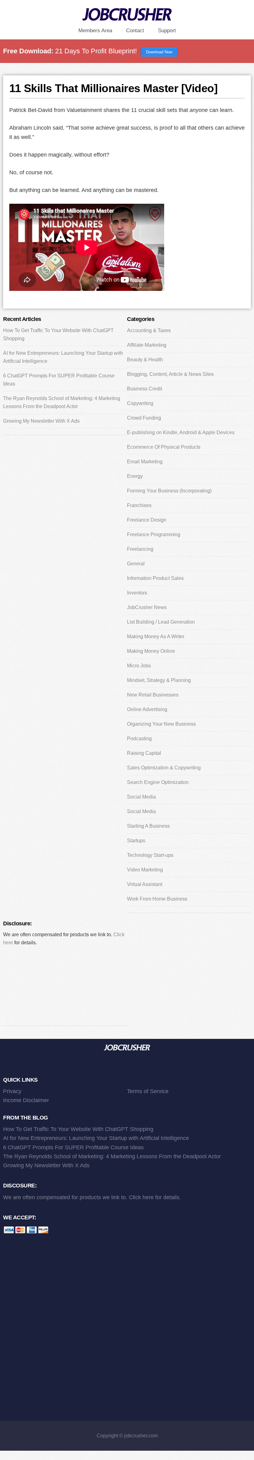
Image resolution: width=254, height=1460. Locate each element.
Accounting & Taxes (149, 330)
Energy (135, 476)
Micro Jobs (139, 665)
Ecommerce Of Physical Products (163, 447)
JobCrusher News (147, 607)
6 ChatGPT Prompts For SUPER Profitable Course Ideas (73, 1147)
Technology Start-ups (150, 855)
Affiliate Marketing (146, 345)
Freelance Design (146, 520)
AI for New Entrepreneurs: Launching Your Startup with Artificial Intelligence (96, 1138)
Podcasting (139, 738)
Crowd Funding (144, 418)
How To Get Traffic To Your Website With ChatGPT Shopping (78, 1129)
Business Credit (144, 388)
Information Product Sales (155, 578)
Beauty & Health (145, 359)
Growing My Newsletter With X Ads (41, 421)
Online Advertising (147, 709)
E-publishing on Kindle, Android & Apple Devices (180, 432)
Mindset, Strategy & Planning (159, 680)
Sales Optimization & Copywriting (164, 767)
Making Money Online (151, 651)
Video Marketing (145, 869)
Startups (136, 840)
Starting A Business (148, 826)
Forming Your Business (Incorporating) (169, 490)
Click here (141, 1197)
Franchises (139, 505)
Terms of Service (148, 1091)
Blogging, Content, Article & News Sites (170, 374)
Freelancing (140, 549)
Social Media (141, 796)
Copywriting (140, 403)
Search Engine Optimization (158, 782)
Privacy (12, 1091)
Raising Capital (144, 753)
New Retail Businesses (152, 694)
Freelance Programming (153, 534)
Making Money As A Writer (155, 636)
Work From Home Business (157, 898)
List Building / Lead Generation (161, 622)
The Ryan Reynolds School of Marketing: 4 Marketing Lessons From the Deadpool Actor (112, 1156)
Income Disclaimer (26, 1100)
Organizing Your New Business (161, 724)
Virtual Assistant (144, 884)
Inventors (137, 592)
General (136, 563)
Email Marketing (145, 461)
